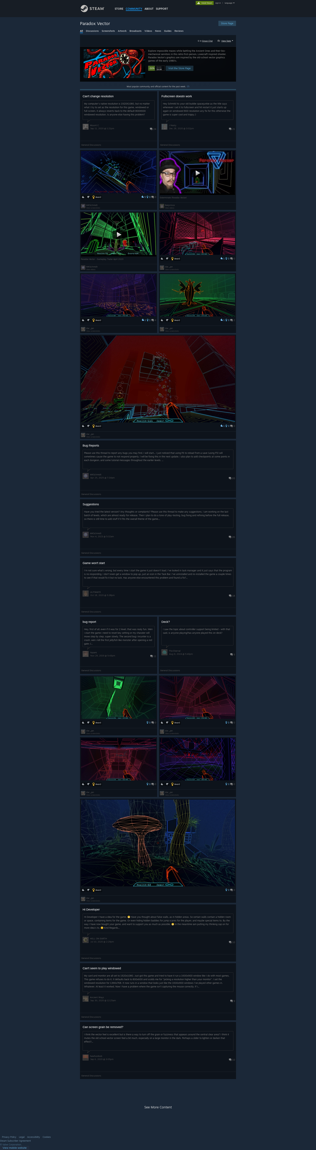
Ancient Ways (97, 997)
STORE (119, 8)
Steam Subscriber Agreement (15, 1140)
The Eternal (174, 650)
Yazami (93, 652)
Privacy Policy (9, 1137)
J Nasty (172, 125)
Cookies (47, 1137)
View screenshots (93, 208)
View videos (169, 208)
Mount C (94, 125)
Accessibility (33, 1137)
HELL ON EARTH (98, 938)
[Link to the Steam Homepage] (93, 11)
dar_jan (169, 266)
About (149, 8)
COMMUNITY (134, 8)
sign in (218, 3)
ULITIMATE (95, 592)
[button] (226, 40)
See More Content (158, 1107)
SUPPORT (162, 8)
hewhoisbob (96, 1056)
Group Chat (207, 41)
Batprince (170, 205)
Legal (22, 1137)
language (228, 3)
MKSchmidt (92, 205)
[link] (14, 1148)
